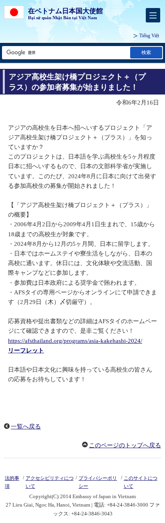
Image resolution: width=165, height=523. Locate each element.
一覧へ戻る (26, 426)
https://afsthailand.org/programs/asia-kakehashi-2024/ (75, 341)
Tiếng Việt (149, 35)
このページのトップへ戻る (125, 445)
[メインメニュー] (153, 15)
